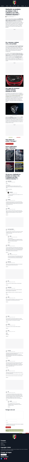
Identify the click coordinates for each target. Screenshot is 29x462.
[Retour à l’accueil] (14, 2)
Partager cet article (10, 143)
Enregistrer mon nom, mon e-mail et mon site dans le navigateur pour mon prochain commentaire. (14, 424)
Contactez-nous (3, 444)
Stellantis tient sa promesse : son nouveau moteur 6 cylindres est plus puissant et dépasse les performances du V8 (19, 166)
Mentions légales (3, 445)
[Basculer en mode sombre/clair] (26, 6)
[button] (28, 6)
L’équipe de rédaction (3, 442)
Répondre (9, 242)
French (3, 454)
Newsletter (2, 443)
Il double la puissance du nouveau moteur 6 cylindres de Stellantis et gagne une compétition (9, 167)
